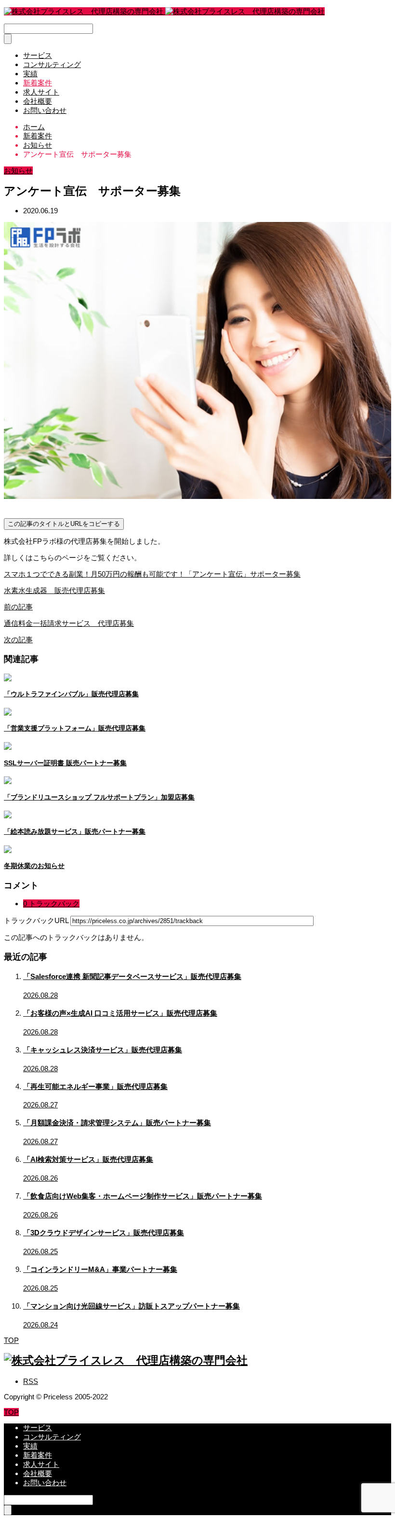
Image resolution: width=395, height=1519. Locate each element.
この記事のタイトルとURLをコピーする (64, 523)
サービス (37, 55)
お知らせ (18, 170)
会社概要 (37, 101)
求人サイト (41, 92)
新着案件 (37, 83)
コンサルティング (52, 64)
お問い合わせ (44, 110)
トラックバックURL (36, 920)
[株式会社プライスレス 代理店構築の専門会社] (164, 11)
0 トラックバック (51, 903)
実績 (30, 73)
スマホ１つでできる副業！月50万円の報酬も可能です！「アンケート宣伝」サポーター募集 (152, 574)
